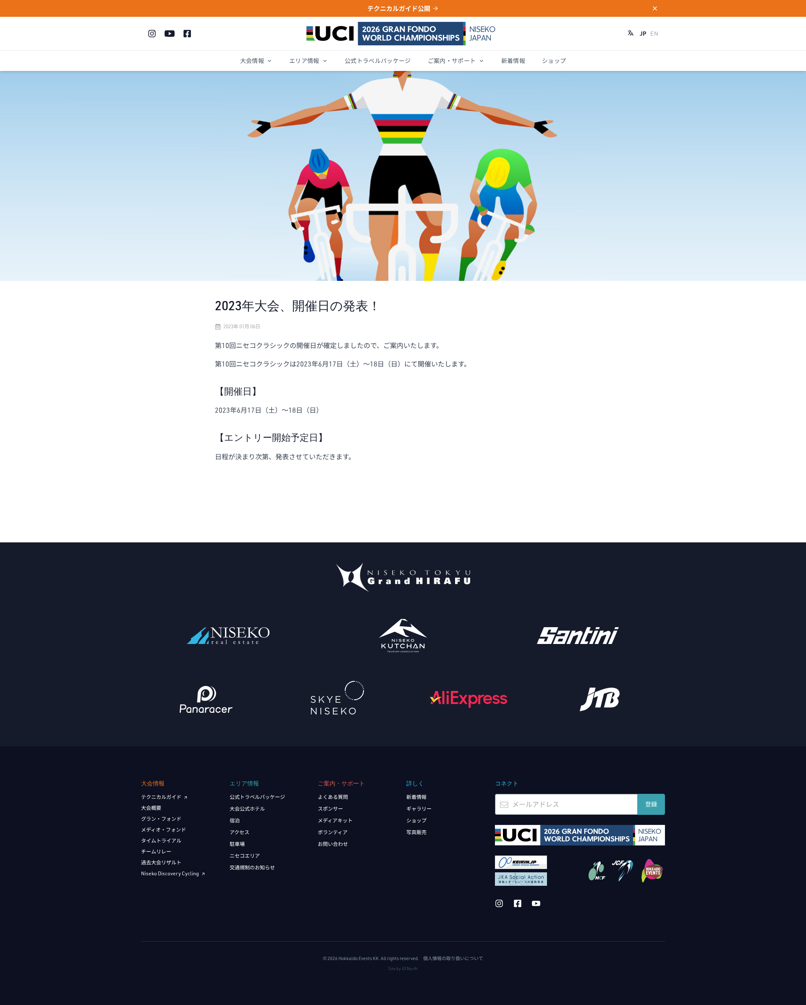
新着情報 (513, 60)
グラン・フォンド (161, 819)
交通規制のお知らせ (252, 867)
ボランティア (333, 832)
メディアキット (335, 820)
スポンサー (330, 809)
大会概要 (151, 808)
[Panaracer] (206, 699)
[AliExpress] (469, 699)
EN (654, 33)
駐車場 (237, 844)
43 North (410, 968)
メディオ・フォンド (163, 830)
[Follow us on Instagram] (152, 33)
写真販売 (416, 832)
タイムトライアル (161, 841)
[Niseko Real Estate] (228, 635)
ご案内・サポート (452, 60)
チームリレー (156, 851)
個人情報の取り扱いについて (453, 958)
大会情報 (252, 60)
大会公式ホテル (247, 809)
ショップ (554, 60)
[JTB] (600, 699)
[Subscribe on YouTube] (170, 34)
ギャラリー (419, 809)
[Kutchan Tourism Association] (403, 635)
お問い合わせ (333, 844)
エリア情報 (304, 60)
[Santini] (578, 635)
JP (643, 33)
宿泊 (235, 820)
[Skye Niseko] (338, 697)
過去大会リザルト (161, 862)
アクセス (239, 832)
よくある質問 (333, 797)
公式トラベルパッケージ (378, 60)
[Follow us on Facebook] (187, 33)
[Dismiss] (649, 8)
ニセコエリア (245, 856)
